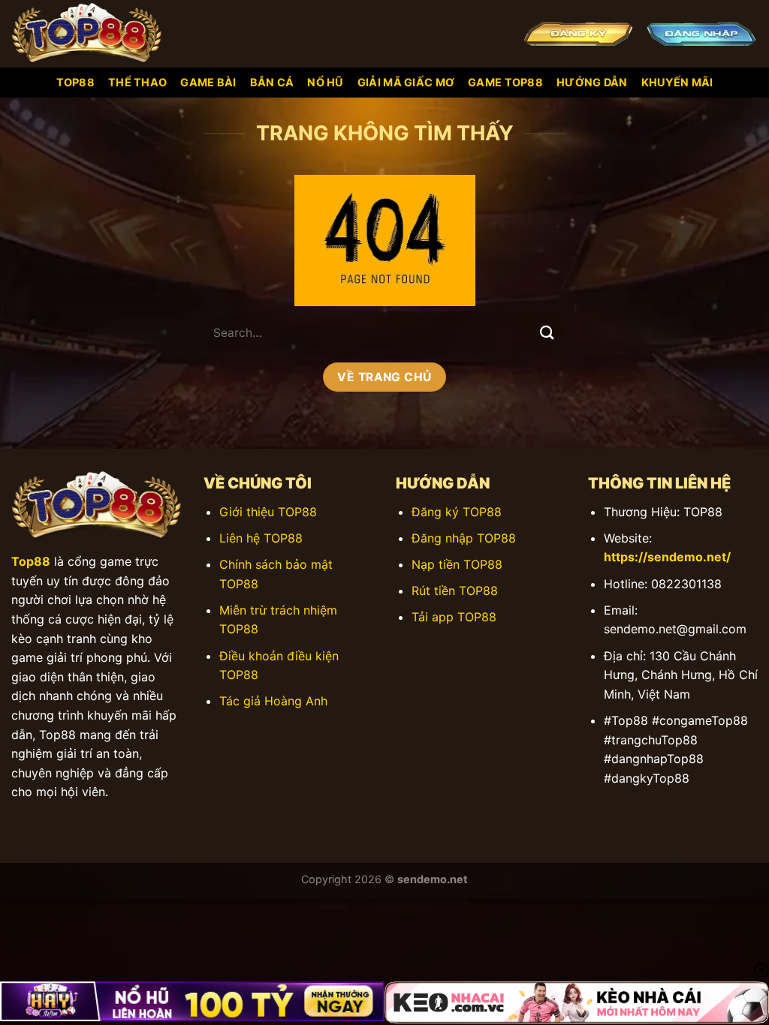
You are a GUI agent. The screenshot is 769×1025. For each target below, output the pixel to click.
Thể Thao (137, 82)
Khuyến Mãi (677, 82)
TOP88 (75, 82)
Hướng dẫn (592, 82)
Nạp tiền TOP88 (457, 564)
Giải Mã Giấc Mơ (405, 82)
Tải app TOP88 (454, 616)
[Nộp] (547, 332)
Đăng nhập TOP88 (464, 538)
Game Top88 (505, 82)
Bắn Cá (272, 82)
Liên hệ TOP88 (261, 538)
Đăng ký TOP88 (457, 511)
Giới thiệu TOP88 (268, 511)
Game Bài (208, 82)
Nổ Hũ (325, 82)
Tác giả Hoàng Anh (273, 700)
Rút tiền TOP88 (455, 590)
